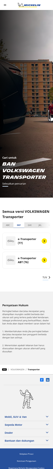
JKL (40, 225)
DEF (19, 225)
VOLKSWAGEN (17, 369)
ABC (8, 225)
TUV (45, 277)
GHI (30, 225)
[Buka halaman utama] (29, 5)
